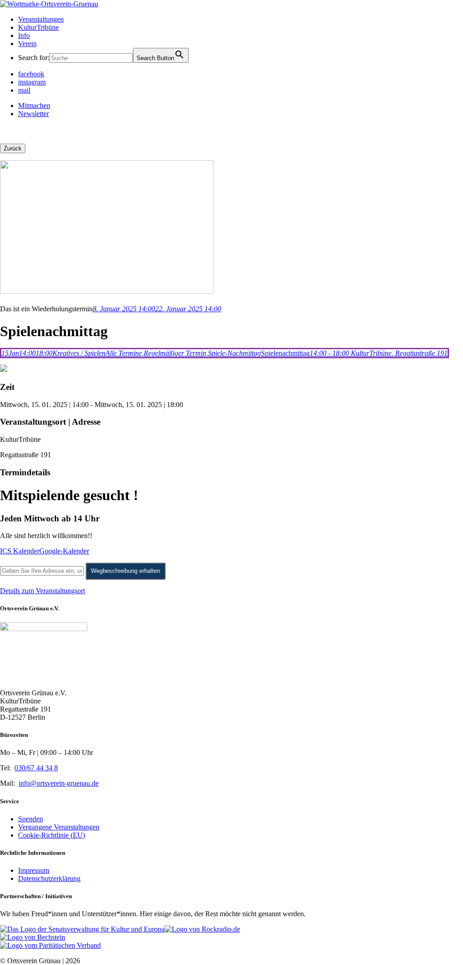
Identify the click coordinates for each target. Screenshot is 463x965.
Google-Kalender (64, 551)
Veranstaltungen (41, 19)
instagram (32, 82)
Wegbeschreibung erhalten (125, 570)
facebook (31, 74)
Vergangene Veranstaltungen (58, 827)
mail (24, 90)
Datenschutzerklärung (49, 878)
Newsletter (33, 113)
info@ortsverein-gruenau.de (59, 783)
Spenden (30, 819)
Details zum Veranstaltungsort (42, 591)
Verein (27, 43)
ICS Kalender (19, 551)
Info (24, 35)
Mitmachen (34, 105)
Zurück (13, 148)
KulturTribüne (38, 27)
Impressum (33, 870)
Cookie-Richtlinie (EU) (51, 835)
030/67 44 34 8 (36, 768)
